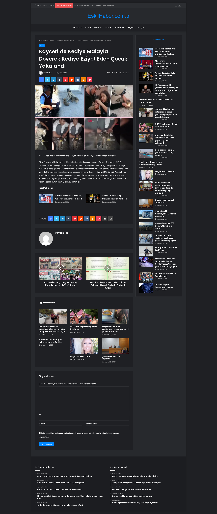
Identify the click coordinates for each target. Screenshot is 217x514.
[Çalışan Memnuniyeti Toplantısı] (115, 346)
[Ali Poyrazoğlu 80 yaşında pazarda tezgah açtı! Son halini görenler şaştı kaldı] (146, 88)
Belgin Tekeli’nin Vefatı (80, 356)
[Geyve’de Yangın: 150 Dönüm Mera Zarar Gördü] (146, 226)
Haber (88, 28)
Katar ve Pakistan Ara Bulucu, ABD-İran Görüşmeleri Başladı (165, 51)
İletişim (140, 28)
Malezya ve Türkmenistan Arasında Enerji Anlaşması (166, 63)
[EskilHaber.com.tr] (108, 16)
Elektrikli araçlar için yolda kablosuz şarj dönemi (164, 152)
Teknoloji (119, 28)
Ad (40, 414)
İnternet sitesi (91, 424)
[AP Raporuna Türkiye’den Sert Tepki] (146, 251)
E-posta (42, 424)
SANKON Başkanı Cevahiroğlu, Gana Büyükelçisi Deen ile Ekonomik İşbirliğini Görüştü (164, 187)
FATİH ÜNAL (47, 73)
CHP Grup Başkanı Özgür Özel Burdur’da (83, 327)
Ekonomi (98, 28)
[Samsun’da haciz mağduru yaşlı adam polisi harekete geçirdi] (146, 239)
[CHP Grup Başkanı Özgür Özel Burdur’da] (84, 316)
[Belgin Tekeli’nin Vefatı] (84, 346)
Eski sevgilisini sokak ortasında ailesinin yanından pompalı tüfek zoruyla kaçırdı (52, 329)
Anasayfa (77, 28)
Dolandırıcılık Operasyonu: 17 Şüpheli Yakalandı (165, 214)
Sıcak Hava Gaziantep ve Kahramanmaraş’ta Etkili (50, 340)
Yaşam (130, 28)
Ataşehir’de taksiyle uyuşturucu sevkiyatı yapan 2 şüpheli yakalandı (115, 329)
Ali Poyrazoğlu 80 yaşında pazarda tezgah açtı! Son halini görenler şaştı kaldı (166, 89)
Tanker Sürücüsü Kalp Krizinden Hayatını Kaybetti (93, 5)
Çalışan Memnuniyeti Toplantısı (111, 357)
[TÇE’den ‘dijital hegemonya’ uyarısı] (146, 288)
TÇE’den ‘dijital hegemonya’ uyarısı (164, 285)
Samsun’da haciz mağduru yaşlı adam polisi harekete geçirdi (165, 238)
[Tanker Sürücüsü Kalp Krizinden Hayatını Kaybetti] (93, 198)
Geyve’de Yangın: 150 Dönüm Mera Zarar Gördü (164, 226)
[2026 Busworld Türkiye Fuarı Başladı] (146, 277)
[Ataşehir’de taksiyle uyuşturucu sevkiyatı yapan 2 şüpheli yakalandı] (115, 316)
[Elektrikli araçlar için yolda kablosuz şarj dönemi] (146, 153)
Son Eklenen (158, 39)
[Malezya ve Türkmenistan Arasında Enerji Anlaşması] (146, 64)
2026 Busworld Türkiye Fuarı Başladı (165, 274)
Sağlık (108, 28)
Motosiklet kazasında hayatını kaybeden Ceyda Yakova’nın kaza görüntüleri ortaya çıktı (166, 262)
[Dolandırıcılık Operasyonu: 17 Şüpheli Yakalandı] (146, 214)
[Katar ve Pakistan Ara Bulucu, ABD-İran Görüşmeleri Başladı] (46, 198)
